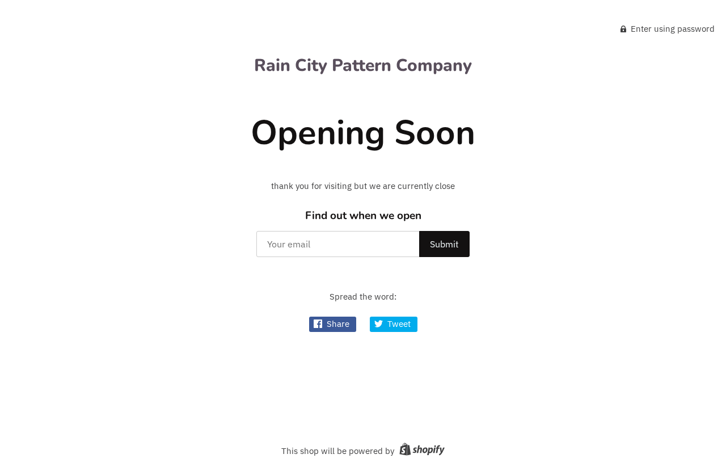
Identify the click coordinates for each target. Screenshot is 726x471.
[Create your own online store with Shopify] (420, 450)
